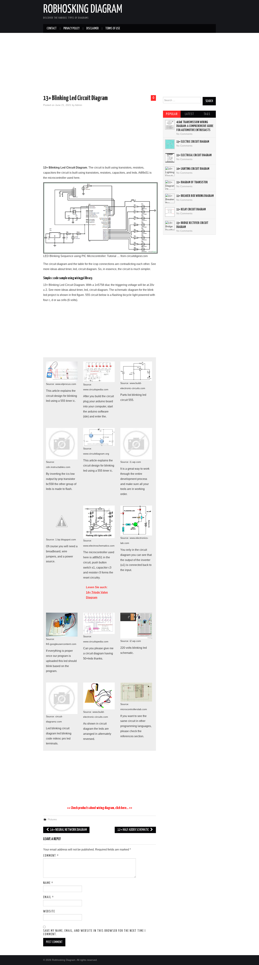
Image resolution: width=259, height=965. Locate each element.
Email (48, 897)
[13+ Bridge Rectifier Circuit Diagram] (169, 225)
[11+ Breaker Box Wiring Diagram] (169, 198)
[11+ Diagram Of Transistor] (169, 184)
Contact (52, 28)
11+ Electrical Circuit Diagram (194, 155)
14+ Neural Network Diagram (68, 829)
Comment (51, 855)
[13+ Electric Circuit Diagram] (169, 144)
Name (48, 883)
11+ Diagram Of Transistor (192, 182)
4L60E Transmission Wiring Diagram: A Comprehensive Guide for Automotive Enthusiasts (194, 126)
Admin (78, 105)
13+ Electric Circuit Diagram (192, 141)
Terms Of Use (112, 28)
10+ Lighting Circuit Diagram (192, 168)
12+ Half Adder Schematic (133, 829)
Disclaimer (92, 28)
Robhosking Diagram (82, 9)
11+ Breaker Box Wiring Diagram (195, 196)
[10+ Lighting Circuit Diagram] (169, 171)
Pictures (52, 819)
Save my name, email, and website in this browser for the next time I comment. (94, 932)
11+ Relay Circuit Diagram (191, 209)
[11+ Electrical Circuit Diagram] (169, 157)
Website (49, 911)
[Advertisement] (129, 64)
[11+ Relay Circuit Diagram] (169, 212)
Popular (172, 114)
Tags (207, 114)
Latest (189, 114)
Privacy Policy (71, 28)
